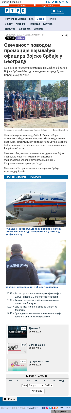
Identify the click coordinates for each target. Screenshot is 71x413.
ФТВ (68, 408)
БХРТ (62, 408)
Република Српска (15, 18)
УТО (19, 380)
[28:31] (17, 348)
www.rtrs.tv (32, 408)
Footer (12, 399)
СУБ (53, 380)
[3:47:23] (17, 364)
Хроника (20, 23)
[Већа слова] (66, 35)
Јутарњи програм (39, 361)
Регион (52, 18)
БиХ (31, 18)
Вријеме (38, 28)
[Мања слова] (62, 35)
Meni (60, 11)
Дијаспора (25, 28)
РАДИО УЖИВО (48, 6)
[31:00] (17, 331)
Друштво (10, 28)
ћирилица (15, 2)
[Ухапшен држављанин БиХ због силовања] (36, 261)
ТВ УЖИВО (21, 6)
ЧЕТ (37, 380)
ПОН (9, 380)
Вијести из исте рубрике (24, 177)
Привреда (34, 23)
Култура (48, 23)
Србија (40, 18)
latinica (5, 2)
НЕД (61, 380)
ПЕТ (45, 380)
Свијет (9, 23)
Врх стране (60, 411)
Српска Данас (37, 345)
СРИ (27, 380)
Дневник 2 (34, 328)
